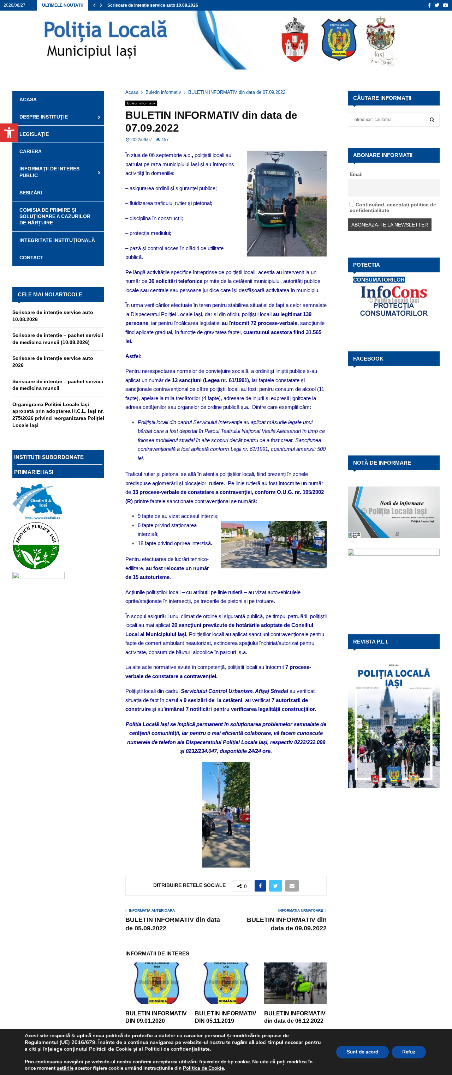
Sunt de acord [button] (362, 1052)
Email (356, 174)
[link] (65, 1068)
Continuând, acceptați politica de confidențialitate (393, 207)
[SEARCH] (432, 120)
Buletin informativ (141, 103)
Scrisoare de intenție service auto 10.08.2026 (152, 5)
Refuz (408, 1052)
